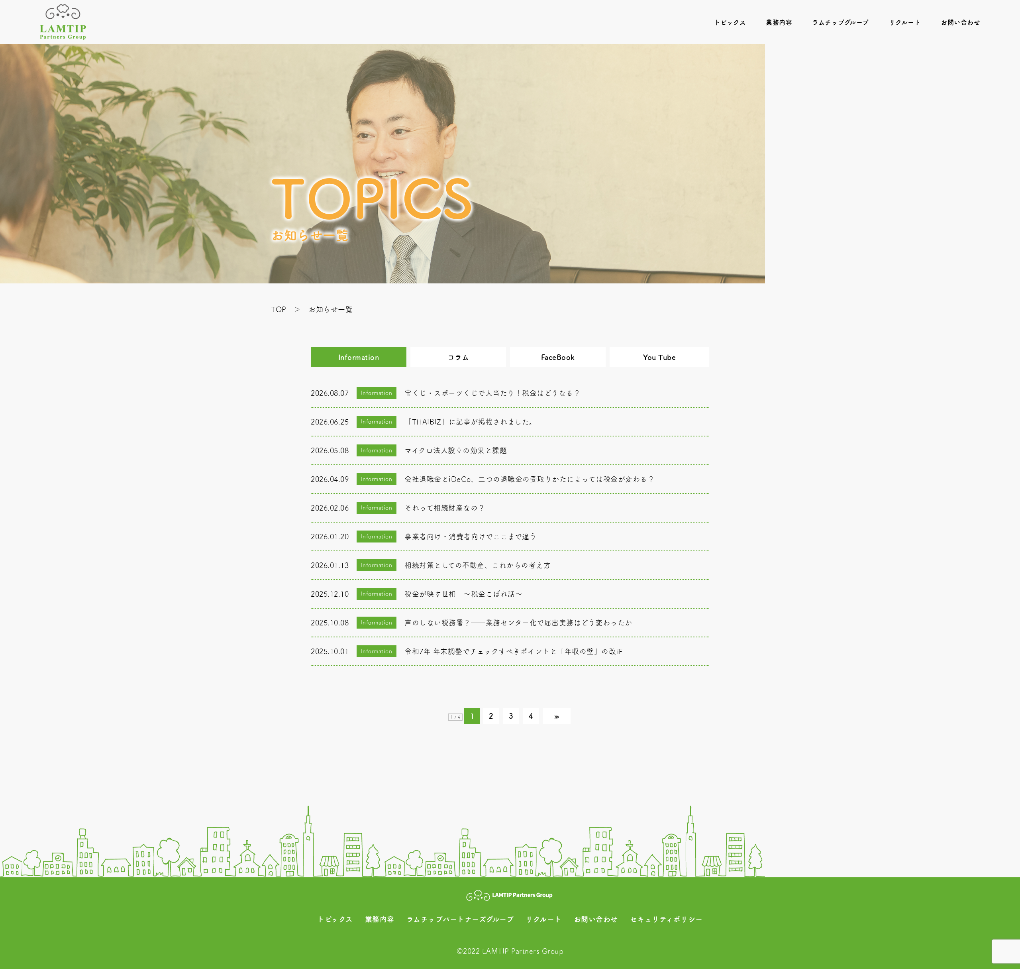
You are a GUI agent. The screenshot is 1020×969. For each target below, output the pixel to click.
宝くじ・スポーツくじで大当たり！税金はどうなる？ (492, 393)
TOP (278, 309)
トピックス (730, 22)
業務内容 (779, 22)
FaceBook (558, 357)
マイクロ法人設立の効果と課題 (455, 450)
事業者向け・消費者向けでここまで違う (470, 536)
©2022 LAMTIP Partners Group (510, 951)
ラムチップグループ (840, 22)
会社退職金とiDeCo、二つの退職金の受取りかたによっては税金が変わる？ (529, 479)
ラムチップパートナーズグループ (460, 919)
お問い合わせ (960, 22)
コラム (458, 357)
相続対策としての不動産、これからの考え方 (477, 565)
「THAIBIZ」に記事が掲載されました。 (470, 421)
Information (358, 357)
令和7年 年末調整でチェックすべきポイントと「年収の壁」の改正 (514, 651)
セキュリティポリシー (666, 919)
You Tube (659, 357)
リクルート (905, 22)
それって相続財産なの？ (444, 507)
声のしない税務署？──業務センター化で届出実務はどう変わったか (518, 622)
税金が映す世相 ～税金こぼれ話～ (463, 594)
